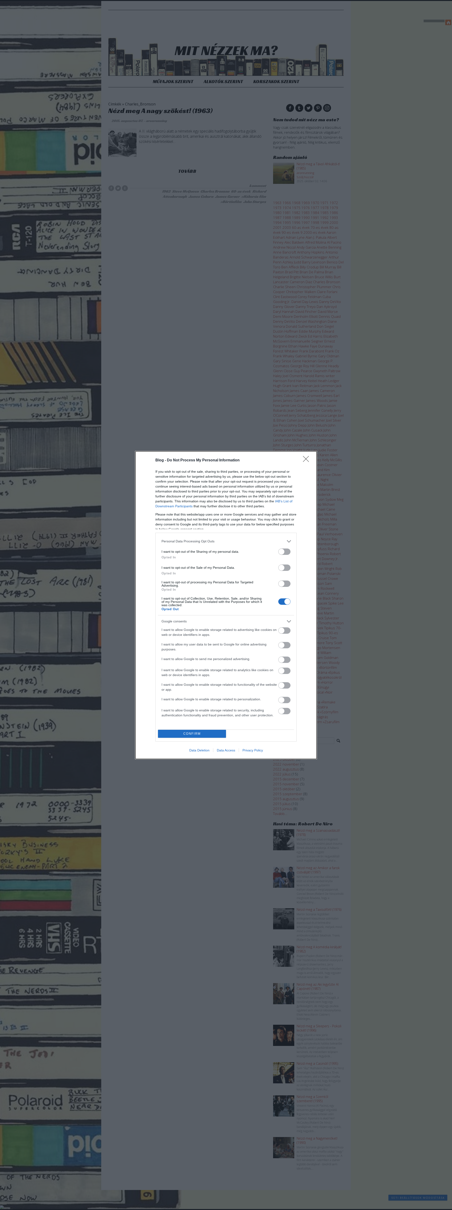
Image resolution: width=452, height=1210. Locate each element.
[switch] (284, 552)
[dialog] (226, 605)
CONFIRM (192, 733)
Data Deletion (199, 750)
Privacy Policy (252, 750)
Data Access (226, 750)
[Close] (307, 460)
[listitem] (226, 541)
